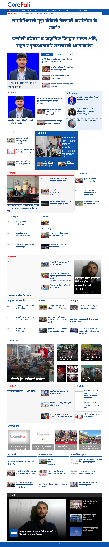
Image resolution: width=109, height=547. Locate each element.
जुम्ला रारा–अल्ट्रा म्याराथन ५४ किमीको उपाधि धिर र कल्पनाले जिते (61, 415)
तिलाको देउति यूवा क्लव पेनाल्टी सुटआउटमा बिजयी (59, 263)
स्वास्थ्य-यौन (14, 426)
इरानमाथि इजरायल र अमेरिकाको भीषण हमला (23, 234)
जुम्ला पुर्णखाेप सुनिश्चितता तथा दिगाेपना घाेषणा (66, 447)
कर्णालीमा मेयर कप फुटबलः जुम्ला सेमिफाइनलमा (60, 403)
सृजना (43, 300)
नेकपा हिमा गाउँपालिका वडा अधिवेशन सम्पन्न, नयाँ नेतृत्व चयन (57, 307)
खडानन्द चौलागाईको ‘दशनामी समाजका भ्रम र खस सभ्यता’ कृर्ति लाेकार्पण (57, 319)
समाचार (15, 10)
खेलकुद (61, 10)
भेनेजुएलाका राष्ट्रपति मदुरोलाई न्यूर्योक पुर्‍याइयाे (25, 245)
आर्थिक (42, 10)
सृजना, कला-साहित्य (17, 300)
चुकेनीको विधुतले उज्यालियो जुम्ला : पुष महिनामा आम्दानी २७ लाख (60, 202)
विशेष (48, 10)
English (91, 10)
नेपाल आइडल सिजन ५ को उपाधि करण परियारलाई (60, 286)
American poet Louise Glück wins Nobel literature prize (84, 320)
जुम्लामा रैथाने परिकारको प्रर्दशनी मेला (55, 192)
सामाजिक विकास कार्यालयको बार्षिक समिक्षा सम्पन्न (59, 392)
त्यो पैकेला (61, 381)
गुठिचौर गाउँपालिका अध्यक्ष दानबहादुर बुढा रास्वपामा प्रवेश (56, 472)
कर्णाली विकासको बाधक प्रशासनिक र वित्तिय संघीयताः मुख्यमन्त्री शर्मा (71, 164)
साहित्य (67, 10)
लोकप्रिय (72, 54)
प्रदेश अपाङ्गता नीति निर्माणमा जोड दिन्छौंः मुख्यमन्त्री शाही (24, 162)
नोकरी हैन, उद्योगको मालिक (28, 379)
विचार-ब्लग (22, 10)
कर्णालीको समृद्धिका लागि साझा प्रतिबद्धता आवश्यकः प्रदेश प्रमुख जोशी (62, 68)
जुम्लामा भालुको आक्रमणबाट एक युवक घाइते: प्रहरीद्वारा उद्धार (21, 462)
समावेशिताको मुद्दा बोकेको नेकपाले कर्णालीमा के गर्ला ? (54, 24)
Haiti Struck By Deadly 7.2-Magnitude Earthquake (88, 307)
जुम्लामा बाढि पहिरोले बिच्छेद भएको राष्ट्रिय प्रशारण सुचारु (89, 517)
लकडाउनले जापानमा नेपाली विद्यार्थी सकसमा (57, 245)
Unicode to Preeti (34, 13)
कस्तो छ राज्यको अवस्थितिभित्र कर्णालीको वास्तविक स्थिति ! (59, 179)
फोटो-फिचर (14, 341)
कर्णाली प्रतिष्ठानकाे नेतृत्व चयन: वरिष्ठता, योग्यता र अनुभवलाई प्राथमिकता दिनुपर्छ (87, 111)
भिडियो (85, 10)
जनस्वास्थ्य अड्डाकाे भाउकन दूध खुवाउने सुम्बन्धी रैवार (42, 447)
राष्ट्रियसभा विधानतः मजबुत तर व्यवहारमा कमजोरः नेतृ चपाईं (48, 164)
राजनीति (36, 10)
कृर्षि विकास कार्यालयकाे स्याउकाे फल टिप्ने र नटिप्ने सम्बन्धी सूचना (90, 460)
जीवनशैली (13, 454)
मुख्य (47, 54)
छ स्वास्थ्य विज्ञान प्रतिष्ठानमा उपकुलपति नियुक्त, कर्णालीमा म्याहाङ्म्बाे (18, 449)
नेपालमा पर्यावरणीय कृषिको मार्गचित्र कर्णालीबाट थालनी (66, 358)
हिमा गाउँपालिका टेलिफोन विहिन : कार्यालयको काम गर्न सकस (53, 485)
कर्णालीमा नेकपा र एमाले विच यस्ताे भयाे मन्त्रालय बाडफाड (25, 151)
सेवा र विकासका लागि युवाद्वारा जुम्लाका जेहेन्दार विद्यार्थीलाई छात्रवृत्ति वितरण (25, 485)
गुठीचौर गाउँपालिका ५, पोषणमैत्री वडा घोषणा (91, 179)
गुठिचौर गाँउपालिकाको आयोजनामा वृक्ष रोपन (89, 379)
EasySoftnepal (64, 544)
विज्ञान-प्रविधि (83, 386)
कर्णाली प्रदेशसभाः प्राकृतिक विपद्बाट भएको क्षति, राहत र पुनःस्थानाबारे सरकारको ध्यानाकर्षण (54, 42)
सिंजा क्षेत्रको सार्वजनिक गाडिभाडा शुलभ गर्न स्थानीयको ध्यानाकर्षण (26, 472)
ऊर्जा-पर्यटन (82, 173)
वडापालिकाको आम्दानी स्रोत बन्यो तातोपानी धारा (92, 202)
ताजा (59, 54)
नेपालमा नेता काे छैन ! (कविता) (19, 295)
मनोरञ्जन (73, 10)
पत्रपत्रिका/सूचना (79, 454)
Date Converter (51, 13)
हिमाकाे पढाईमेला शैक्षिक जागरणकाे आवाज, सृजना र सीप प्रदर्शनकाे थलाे (90, 449)
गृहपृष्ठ (9, 10)
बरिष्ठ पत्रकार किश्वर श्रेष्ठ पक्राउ (86, 120)
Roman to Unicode (43, 13)
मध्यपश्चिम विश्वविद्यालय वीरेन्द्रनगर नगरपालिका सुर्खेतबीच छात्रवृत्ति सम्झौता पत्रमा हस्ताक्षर (92, 394)
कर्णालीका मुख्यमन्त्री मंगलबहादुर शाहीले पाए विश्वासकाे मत (23, 141)
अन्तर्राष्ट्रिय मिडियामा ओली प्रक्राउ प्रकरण (22, 222)
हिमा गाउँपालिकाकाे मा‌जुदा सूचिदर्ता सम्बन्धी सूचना (87, 472)
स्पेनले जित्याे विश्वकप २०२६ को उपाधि (21, 391)
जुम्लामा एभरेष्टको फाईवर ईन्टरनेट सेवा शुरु (90, 529)
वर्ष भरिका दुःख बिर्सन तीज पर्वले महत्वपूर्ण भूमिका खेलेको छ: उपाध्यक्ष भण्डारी (61, 276)
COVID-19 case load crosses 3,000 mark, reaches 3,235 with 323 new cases (90, 331)
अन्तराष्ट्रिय (54, 10)
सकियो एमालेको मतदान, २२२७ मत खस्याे (91, 415)
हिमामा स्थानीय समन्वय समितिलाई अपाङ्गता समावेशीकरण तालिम (57, 330)
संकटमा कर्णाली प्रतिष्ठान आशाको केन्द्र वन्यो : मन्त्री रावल (59, 234)
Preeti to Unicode (25, 13)
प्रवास (79, 10)
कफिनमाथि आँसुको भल (48, 229)
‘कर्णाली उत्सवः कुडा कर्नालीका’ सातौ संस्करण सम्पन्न (25, 318)
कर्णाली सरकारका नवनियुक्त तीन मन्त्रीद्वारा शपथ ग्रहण (60, 76)
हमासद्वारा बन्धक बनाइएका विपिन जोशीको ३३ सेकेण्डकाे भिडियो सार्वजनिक (87, 283)
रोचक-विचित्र (46, 454)
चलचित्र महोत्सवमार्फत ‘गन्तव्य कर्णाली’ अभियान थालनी (25, 307)
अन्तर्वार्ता (29, 10)
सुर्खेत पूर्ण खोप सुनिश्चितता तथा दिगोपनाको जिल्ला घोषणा (91, 504)
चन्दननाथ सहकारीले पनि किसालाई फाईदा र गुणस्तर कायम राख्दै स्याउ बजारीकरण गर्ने (23, 208)
